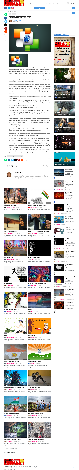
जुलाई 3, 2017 (40, 285)
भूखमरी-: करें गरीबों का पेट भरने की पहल (36, 439)
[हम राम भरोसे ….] (64, 108)
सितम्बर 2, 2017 (18, 259)
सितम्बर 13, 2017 (17, 441)
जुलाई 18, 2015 (18, 363)
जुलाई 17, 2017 (17, 207)
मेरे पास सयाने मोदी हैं (68, 216)
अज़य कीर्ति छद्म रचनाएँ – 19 (34, 257)
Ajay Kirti (32, 259)
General (57, 152)
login (8, 452)
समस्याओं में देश (19, 156)
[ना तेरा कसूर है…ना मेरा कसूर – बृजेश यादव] (39, 274)
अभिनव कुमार (33, 337)
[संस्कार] (15, 326)
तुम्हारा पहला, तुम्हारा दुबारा (69, 181)
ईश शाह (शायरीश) (9, 415)
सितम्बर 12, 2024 (68, 299)
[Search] (71, 3)
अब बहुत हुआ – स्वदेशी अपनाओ (34, 361)
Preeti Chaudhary (10, 233)
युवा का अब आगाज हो (8, 283)
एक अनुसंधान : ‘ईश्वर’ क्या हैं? (10, 205)
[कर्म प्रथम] (39, 300)
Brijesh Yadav (33, 285)
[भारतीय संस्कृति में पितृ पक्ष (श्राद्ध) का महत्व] (15, 430)
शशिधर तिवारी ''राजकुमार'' (60, 299)
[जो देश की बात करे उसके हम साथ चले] (15, 404)
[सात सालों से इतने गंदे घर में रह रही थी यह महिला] (64, 92)
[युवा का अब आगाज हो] (15, 274)
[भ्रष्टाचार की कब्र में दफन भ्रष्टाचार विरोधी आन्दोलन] (64, 159)
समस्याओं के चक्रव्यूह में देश (11, 156)
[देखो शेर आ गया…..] (39, 326)
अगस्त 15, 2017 (17, 389)
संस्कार (5, 335)
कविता (5, 281)
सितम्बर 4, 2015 (15, 21)
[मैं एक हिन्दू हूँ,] (64, 142)
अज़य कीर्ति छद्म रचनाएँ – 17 (69, 302)
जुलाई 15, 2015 (18, 337)
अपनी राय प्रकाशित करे (39, 8)
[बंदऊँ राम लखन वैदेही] (15, 248)
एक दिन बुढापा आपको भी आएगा (10, 231)
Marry (32, 311)
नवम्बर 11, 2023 (16, 415)
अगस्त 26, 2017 (17, 233)
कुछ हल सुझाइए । (68, 227)
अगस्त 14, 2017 (41, 415)
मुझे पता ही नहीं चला (68, 169)
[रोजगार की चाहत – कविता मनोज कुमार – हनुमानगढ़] (64, 125)
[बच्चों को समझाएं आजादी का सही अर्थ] (39, 404)
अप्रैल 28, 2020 (38, 363)
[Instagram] (12, 8)
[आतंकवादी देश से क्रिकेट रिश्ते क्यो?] (15, 352)
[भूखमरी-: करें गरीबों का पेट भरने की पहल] (39, 430)
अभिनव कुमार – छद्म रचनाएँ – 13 (35, 387)
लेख (12, 13)
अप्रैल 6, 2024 (64, 311)
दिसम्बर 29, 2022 (37, 311)
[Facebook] (5, 8)
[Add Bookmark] (5, 40)
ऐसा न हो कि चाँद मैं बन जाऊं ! (69, 193)
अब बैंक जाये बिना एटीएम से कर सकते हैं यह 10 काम (38, 231)
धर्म (5, 202)
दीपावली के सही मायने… (69, 205)
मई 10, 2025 (64, 224)
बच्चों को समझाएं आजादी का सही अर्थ (35, 413)
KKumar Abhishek (10, 207)
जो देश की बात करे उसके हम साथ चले (11, 413)
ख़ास (15, 13)
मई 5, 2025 (38, 259)
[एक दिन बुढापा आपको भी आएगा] (15, 222)
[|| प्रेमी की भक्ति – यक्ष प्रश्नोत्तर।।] (15, 300)
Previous (7, 448)
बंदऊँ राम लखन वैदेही (8, 257)
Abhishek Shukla (17, 20)
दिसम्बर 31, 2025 (65, 177)
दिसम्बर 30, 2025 (65, 189)
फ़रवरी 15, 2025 (64, 273)
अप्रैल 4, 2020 (17, 285)
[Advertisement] (64, 23)
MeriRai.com (33, 207)
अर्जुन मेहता (32, 363)
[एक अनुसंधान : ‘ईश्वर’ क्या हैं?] (15, 196)
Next (12, 448)
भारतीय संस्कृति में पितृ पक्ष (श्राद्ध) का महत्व (12, 439)
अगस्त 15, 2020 (39, 207)
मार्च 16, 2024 (38, 337)
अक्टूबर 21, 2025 (64, 213)
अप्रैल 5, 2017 (16, 311)
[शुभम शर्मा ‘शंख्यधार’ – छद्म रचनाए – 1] (64, 75)
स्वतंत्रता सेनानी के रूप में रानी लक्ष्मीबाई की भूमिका (14, 387)
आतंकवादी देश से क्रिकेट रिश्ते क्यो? (11, 361)
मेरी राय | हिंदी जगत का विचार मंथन (16, 466)
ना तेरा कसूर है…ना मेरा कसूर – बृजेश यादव (37, 283)
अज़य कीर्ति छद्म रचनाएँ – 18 (69, 264)
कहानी (5, 333)
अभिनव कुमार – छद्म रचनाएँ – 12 (70, 277)
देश (10, 13)
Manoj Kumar (59, 178)
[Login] (74, 3)
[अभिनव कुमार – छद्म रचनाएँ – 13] (39, 378)
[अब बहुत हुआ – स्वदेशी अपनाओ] (39, 352)
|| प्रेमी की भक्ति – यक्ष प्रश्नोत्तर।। (11, 309)
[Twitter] (9, 8)
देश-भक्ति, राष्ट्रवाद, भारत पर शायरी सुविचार (37, 205)
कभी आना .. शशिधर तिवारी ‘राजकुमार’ (69, 290)
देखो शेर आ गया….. (32, 335)
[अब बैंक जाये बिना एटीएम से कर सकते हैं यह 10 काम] (39, 222)
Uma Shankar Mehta (10, 259)
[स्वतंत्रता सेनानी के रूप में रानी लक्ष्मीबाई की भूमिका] (15, 378)
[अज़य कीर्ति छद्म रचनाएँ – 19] (39, 248)
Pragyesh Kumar (10, 285)
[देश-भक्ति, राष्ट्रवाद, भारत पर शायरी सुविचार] (39, 196)
